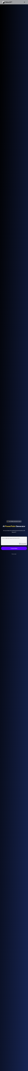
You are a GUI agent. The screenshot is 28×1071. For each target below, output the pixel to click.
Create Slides (14, 548)
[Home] (7, 2)
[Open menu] (24, 2)
